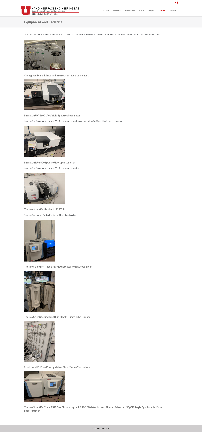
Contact (172, 10)
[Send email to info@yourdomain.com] (175, 2)
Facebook (177, 2)
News (141, 10)
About (106, 10)
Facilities (161, 10)
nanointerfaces (104, 428)
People (151, 10)
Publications (129, 10)
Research (117, 10)
